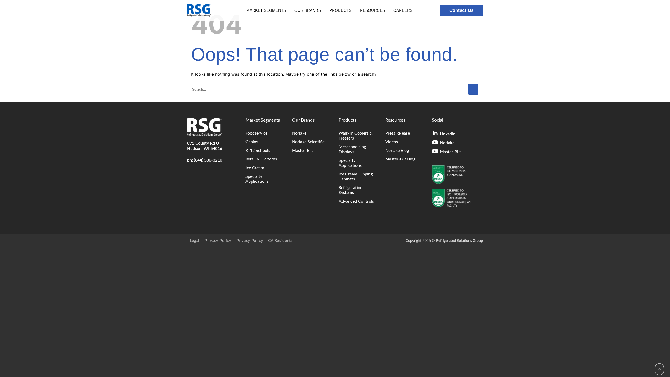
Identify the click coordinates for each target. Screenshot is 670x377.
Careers (402, 10)
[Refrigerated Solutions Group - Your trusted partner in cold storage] (199, 10)
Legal (194, 241)
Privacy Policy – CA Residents (265, 241)
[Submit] (473, 89)
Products (340, 10)
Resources (372, 10)
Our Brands (307, 10)
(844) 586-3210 (208, 160)
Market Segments (266, 10)
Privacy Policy (218, 241)
